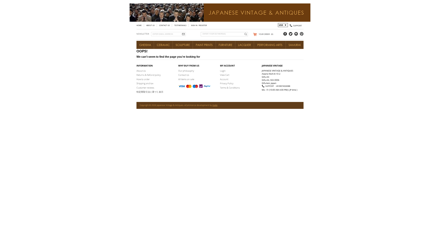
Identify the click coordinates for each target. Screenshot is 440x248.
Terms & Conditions (230, 87)
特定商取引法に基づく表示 (149, 91)
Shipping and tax (144, 83)
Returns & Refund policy (148, 74)
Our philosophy (186, 70)
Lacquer (244, 45)
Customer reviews (145, 87)
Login (223, 70)
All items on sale (186, 79)
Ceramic (163, 45)
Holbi (214, 105)
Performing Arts (269, 45)
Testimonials (180, 25)
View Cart (224, 74)
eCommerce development (196, 105)
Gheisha (145, 45)
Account (224, 79)
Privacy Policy (226, 83)
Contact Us (164, 25)
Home (139, 25)
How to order (143, 79)
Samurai (295, 45)
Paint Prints (204, 45)
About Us (150, 25)
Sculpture (183, 45)
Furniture (225, 45)
